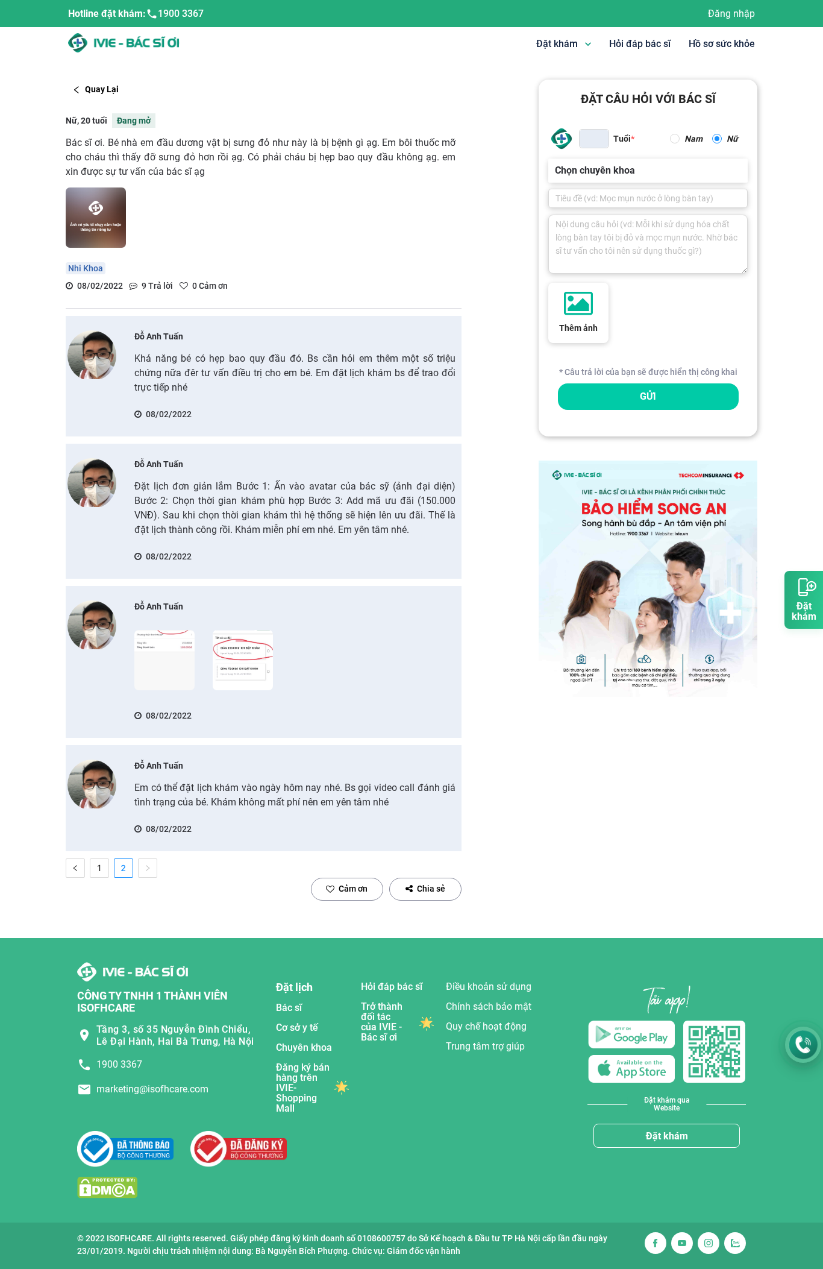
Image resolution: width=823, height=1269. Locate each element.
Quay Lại (102, 89)
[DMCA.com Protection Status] (107, 1187)
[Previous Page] (75, 868)
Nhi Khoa (85, 268)
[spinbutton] (594, 139)
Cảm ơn (353, 888)
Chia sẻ (431, 888)
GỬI (648, 396)
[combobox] (556, 170)
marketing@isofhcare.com (152, 1089)
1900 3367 (181, 13)
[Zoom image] (164, 660)
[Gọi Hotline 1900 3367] (803, 1045)
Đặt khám (667, 1136)
